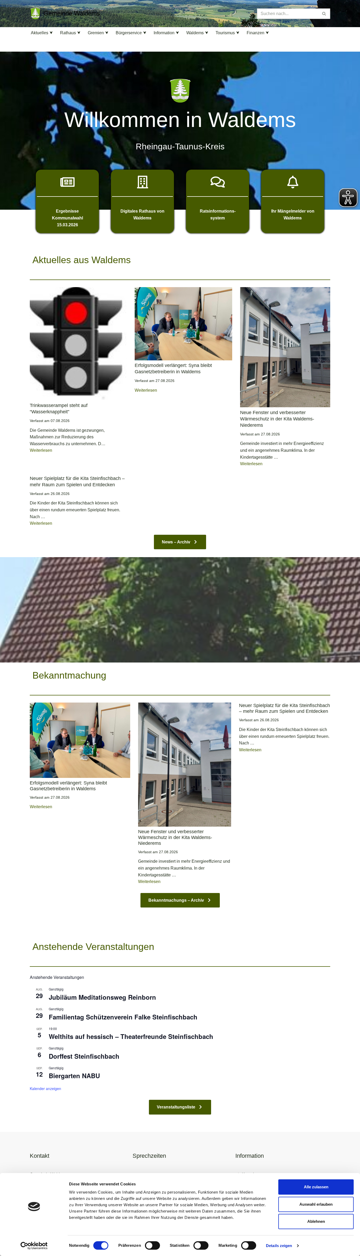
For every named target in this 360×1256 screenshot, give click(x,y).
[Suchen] (324, 13)
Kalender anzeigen (45, 1088)
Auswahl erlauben (316, 1204)
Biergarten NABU (74, 1075)
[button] (51, 32)
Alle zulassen (316, 1187)
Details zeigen (279, 1245)
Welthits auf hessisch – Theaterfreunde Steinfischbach (131, 1036)
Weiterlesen (41, 450)
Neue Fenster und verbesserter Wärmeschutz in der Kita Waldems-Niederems (277, 419)
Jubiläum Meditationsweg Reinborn (102, 997)
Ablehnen (316, 1221)
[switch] (152, 1245)
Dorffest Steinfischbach (84, 1056)
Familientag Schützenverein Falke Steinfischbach (123, 1016)
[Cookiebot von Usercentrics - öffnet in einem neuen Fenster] (34, 1246)
